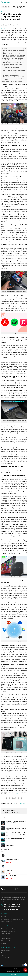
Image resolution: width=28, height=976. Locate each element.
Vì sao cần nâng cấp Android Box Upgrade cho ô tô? (14, 51)
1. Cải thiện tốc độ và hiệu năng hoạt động (12, 53)
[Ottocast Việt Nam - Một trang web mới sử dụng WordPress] (6, 2)
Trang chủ (3, 6)
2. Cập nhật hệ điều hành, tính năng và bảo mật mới (15, 55)
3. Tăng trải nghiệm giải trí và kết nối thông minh (14, 56)
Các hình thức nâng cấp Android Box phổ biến (13, 58)
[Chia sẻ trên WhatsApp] (6, 798)
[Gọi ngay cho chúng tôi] (25, 969)
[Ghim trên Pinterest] (19, 798)
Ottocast (18, 794)
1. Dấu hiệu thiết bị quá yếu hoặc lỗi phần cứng (14, 69)
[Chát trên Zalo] (25, 965)
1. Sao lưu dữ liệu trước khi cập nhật (12, 75)
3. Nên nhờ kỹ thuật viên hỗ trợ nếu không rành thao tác (14, 79)
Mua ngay (13, 974)
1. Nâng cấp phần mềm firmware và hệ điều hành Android (14, 60)
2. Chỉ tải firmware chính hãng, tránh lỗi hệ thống (15, 76)
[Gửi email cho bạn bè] (15, 798)
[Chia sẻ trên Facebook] (9, 798)
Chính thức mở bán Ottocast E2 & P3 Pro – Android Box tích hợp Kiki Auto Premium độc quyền (16, 828)
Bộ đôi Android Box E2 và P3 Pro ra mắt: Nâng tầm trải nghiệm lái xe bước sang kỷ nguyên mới (16, 834)
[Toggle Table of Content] (24, 48)
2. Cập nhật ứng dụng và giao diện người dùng (14, 62)
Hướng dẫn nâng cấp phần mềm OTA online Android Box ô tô (12, 65)
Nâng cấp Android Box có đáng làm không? (12, 81)
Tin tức (9, 6)
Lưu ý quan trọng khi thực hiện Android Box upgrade (12, 72)
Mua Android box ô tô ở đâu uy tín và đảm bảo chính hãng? (15, 844)
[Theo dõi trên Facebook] (23, 965)
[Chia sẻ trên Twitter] (12, 798)
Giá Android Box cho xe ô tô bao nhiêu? (15, 838)
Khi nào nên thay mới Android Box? (11, 67)
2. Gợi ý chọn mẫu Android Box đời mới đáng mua (15, 70)
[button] (21, 2)
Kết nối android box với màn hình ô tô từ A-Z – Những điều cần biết (16, 822)
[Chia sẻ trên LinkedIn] (22, 798)
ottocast (13, 22)
